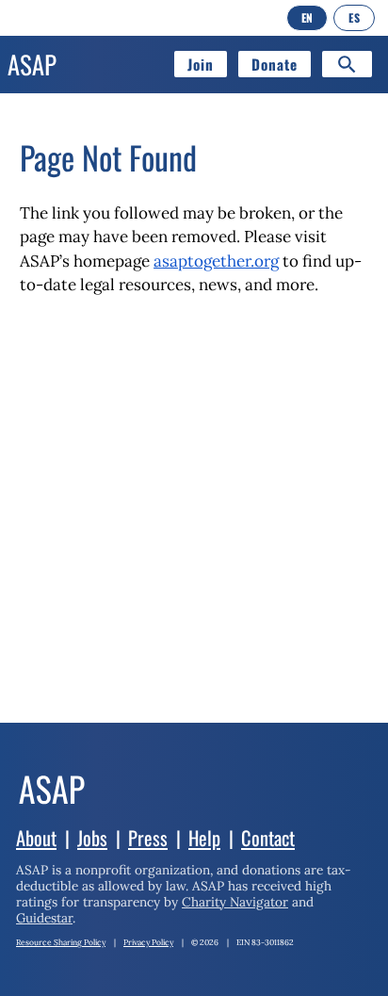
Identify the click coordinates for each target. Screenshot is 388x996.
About (36, 838)
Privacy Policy (148, 942)
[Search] (347, 64)
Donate (274, 64)
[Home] (52, 821)
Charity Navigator (235, 901)
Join (200, 64)
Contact (268, 838)
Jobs (92, 838)
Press (148, 838)
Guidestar (44, 917)
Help (204, 838)
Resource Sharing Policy (60, 942)
